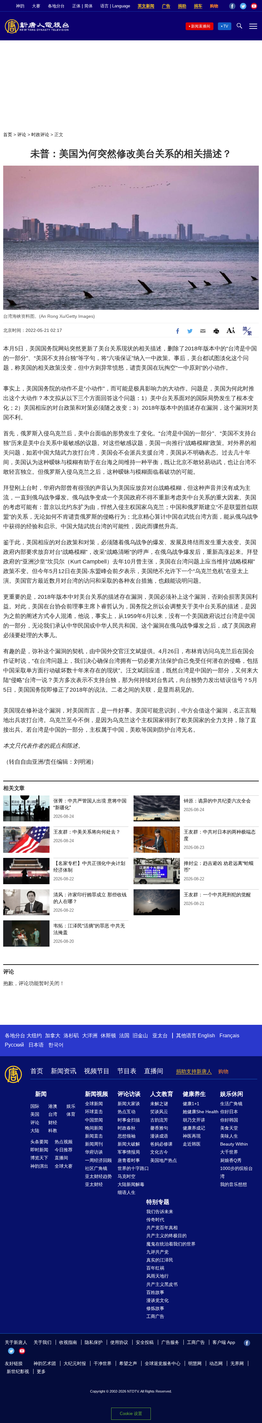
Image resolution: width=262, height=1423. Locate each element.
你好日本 (229, 1111)
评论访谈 (129, 1094)
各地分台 (56, 6)
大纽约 (34, 1035)
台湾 (52, 1114)
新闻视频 (96, 1094)
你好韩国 (229, 1120)
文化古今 (159, 1152)
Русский (14, 1045)
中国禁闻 (94, 1120)
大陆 (34, 1130)
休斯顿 (108, 1035)
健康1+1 (191, 1103)
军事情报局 (129, 1152)
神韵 (20, 6)
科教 (52, 1130)
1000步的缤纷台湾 (236, 1172)
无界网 (237, 1363)
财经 (52, 1122)
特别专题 (157, 1202)
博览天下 (39, 1157)
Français (229, 1035)
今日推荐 (64, 1149)
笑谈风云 (159, 1111)
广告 (166, 6)
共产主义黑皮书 (162, 1284)
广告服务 (170, 1342)
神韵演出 (39, 1166)
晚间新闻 (94, 1128)
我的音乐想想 (233, 1184)
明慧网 (195, 1363)
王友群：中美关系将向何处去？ (86, 832)
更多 (41, 1371)
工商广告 (155, 1316)
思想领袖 (126, 1136)
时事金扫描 (129, 1120)
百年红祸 (155, 1268)
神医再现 (192, 1136)
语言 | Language (115, 6)
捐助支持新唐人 (194, 1071)
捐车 (198, 6)
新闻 (41, 1094)
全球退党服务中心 (163, 1363)
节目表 (126, 1070)
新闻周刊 (94, 1144)
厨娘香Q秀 (231, 1160)
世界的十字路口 (133, 1168)
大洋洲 (89, 1035)
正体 (76, 6)
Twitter (243, 6)
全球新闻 (94, 1103)
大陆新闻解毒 (131, 1184)
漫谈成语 (159, 1136)
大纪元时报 (75, 1363)
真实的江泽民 (159, 1260)
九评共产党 (157, 1251)
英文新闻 (146, 6)
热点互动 (126, 1111)
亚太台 (160, 1035)
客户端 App (223, 1342)
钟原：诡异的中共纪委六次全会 (217, 800)
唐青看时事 (129, 1160)
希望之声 (128, 1363)
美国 (34, 1114)
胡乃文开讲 (194, 1120)
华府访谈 (94, 1152)
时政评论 (40, 134)
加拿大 (52, 1035)
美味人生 (229, 1136)
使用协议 (119, 1342)
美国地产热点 (163, 1160)
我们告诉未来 (159, 1211)
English (206, 1035)
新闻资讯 (63, 1070)
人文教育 (161, 1094)
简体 (88, 6)
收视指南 (68, 1342)
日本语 (36, 1045)
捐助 (182, 6)
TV (225, 26)
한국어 (56, 1045)
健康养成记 (194, 1128)
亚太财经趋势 (98, 1176)
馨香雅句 (159, 1128)
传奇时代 (155, 1219)
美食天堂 (229, 1128)
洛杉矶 (71, 1035)
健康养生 (194, 1094)
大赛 (36, 6)
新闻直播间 (200, 26)
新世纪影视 (18, 1371)
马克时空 (126, 1176)
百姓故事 (155, 1292)
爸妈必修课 (161, 1144)
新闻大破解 (129, 1144)
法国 (124, 1035)
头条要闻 (39, 1141)
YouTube (254, 6)
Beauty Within (234, 1144)
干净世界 (103, 1363)
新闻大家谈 (129, 1103)
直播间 (153, 1070)
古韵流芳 (159, 1120)
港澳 (52, 1106)
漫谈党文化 (157, 1300)
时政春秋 (126, 1128)
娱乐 (70, 1106)
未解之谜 (159, 1103)
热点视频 (64, 1141)
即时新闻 (39, 1149)
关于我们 (42, 1342)
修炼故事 (155, 1308)
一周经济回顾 (98, 1160)
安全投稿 (145, 1342)
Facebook (232, 6)
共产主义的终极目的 (166, 1235)
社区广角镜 (96, 1168)
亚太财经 (94, 1184)
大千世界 (229, 1152)
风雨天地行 (157, 1276)
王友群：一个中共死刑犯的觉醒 (217, 894)
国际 (34, 1106)
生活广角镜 (231, 1103)
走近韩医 (192, 1144)
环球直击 (94, 1111)
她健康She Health (201, 1111)
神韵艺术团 (45, 1363)
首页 (7, 134)
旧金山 (140, 1035)
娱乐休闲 (231, 1094)
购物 (214, 6)
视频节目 (97, 1070)
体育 (70, 1114)
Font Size (230, 330)
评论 (21, 134)
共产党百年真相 (162, 1227)
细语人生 (126, 1192)
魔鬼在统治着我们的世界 (171, 1243)
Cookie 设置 (131, 1413)
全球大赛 (64, 1166)
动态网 (216, 1363)
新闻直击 (94, 1136)
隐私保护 (94, 1342)
